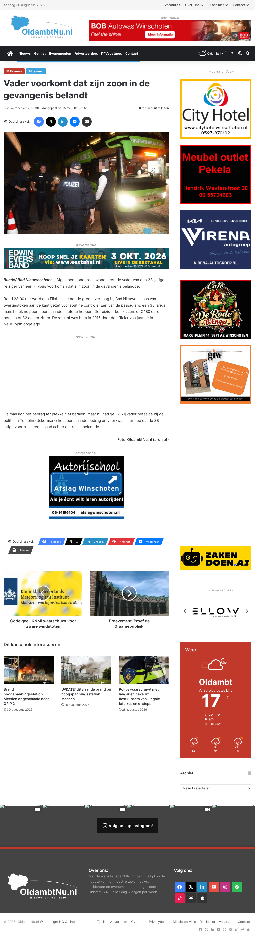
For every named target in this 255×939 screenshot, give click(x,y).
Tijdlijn (102, 922)
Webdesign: (49, 922)
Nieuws (25, 53)
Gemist (40, 53)
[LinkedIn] (63, 122)
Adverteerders (86, 53)
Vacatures (172, 5)
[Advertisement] (86, 374)
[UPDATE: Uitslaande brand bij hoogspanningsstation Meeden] (86, 670)
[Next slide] (247, 611)
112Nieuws (14, 71)
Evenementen (60, 53)
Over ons (192, 5)
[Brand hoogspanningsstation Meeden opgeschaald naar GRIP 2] (29, 670)
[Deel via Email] (87, 122)
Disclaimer (216, 5)
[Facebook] (39, 122)
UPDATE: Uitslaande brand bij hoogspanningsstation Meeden (86, 694)
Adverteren (119, 922)
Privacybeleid (159, 922)
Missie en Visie (184, 922)
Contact (239, 5)
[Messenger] (75, 122)
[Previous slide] (185, 611)
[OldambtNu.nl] (42, 26)
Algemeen (36, 71)
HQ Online (67, 922)
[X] (51, 122)
